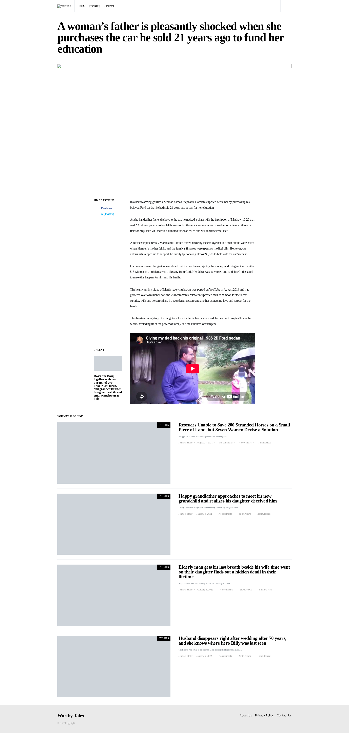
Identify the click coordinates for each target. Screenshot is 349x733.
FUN (82, 6)
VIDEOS (109, 6)
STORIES (94, 6)
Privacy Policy (264, 715)
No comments (226, 442)
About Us (246, 715)
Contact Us (284, 715)
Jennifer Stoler (185, 442)
